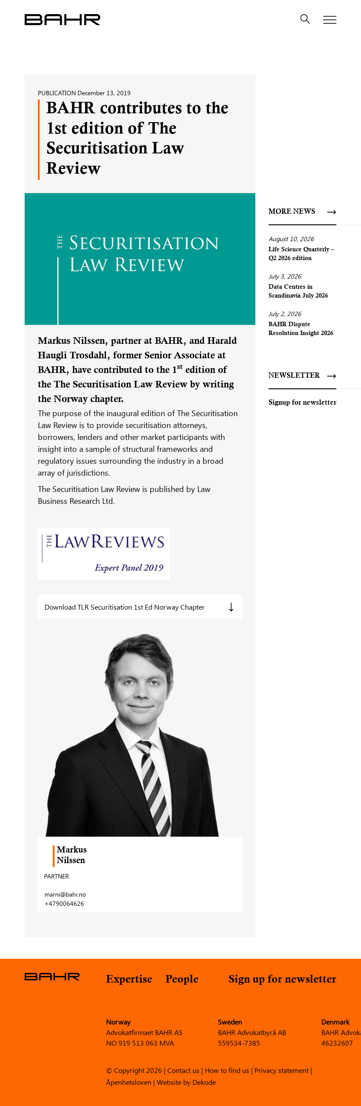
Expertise (129, 980)
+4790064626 (64, 903)
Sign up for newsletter (282, 980)
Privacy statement (281, 1069)
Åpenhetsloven (128, 1081)
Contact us (183, 1069)
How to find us (227, 1069)
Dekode (204, 1081)
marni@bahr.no (65, 894)
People (182, 980)
